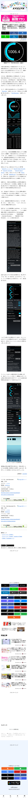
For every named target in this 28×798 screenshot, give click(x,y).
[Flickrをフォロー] (7, 614)
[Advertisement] (14, 566)
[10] (14, 421)
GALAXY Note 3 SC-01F (19, 168)
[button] (22, 36)
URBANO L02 (12, 174)
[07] (14, 321)
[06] (14, 296)
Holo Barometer (15, 93)
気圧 (20, 547)
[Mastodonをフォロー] (7, 601)
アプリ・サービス (10, 545)
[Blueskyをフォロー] (20, 601)
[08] (14, 358)
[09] (14, 395)
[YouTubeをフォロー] (20, 607)
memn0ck (24, 473)
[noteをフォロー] (20, 610)
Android (3, 545)
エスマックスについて (14, 789)
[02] (14, 110)
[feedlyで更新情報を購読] (20, 614)
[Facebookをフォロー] (7, 604)
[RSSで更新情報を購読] (14, 617)
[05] (14, 259)
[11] (14, 448)
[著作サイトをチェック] (7, 597)
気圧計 (24, 547)
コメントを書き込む (14, 729)
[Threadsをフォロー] (20, 604)
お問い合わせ (14, 787)
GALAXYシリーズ (6, 168)
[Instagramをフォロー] (7, 607)
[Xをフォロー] (20, 597)
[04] (14, 233)
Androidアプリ (5, 547)
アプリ (16, 547)
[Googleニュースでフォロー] (7, 771)
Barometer (4, 91)
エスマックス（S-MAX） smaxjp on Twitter (12, 536)
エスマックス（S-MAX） (8, 534)
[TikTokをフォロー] (7, 610)
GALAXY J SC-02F (7, 170)
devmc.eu (7, 485)
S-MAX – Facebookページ (8, 538)
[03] (14, 136)
